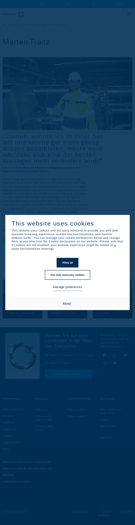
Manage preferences (67, 287)
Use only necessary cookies (67, 274)
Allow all (67, 262)
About (67, 303)
